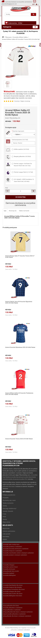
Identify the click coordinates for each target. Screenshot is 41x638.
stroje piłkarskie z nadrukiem (12, 610)
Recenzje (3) (12, 211)
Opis (5, 211)
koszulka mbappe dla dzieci (11, 591)
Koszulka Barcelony (16, 477)
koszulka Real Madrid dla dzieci (12, 585)
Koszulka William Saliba (20, 37)
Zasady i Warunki (8, 511)
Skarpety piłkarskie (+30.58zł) (22, 156)
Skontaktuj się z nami (9, 500)
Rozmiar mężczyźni (18, 131)
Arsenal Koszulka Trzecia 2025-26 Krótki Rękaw (19, 438)
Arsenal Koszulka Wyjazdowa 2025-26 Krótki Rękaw (20, 347)
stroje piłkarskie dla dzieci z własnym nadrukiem (18, 612)
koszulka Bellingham (9, 575)
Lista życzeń (6, 534)
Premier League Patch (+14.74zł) (23, 172)
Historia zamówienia (9, 531)
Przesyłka (6, 497)
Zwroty (5, 506)
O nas (4, 514)
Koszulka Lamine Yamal (10, 567)
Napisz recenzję (25, 101)
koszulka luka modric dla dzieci (12, 593)
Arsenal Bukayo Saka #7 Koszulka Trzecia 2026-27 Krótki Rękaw (19, 256)
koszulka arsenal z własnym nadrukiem (15, 555)
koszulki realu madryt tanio (11, 544)
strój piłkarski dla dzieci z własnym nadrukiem (17, 616)
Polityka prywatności (9, 495)
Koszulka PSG (23, 479)
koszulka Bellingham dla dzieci (12, 595)
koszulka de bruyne (9, 569)
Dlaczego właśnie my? (9, 508)
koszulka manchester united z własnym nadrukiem (18, 553)
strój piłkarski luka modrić (11, 571)
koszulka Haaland (8, 573)
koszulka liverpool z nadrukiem (12, 551)
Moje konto (6, 528)
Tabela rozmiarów (24, 211)
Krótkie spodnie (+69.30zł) (21, 149)
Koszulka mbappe (8, 565)
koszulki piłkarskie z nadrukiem (12, 607)
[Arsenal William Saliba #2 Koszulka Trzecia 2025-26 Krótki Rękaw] (20, 61)
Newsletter (6, 536)
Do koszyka (21, 197)
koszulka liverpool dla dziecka (12, 587)
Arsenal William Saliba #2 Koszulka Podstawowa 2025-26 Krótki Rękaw (19, 393)
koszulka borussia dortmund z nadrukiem (15, 548)
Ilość (6, 188)
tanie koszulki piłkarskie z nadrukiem (14, 614)
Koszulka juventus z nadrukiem (12, 546)
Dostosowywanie (17, 139)
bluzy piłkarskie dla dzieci (11, 605)
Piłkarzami (8, 37)
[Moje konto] (37, 4)
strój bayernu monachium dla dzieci (14, 589)
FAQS (4, 516)
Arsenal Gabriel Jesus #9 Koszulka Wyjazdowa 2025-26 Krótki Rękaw (18, 302)
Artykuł (5, 539)
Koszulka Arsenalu (12, 479)
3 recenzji (16, 101)
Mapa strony (6, 522)
